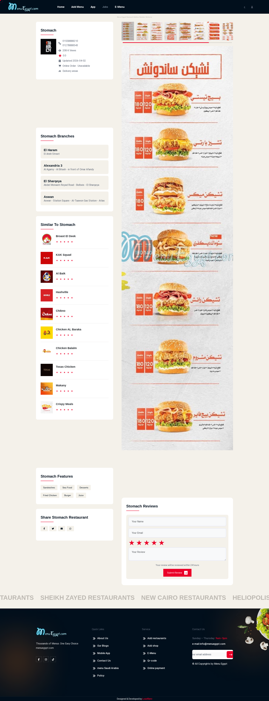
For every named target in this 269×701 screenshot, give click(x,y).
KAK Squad (63, 254)
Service (146, 629)
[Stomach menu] (128, 31)
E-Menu (120, 6)
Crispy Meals (64, 404)
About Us (102, 638)
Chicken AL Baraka (68, 329)
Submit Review (175, 572)
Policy (100, 675)
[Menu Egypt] (23, 6)
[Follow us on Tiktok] (53, 659)
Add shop (152, 645)
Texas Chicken (65, 366)
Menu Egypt (220, 663)
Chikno (60, 310)
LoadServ (147, 699)
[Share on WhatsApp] (70, 528)
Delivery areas (70, 70)
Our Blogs (103, 645)
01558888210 (70, 40)
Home (60, 6)
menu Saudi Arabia (108, 668)
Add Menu (77, 6)
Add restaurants (156, 638)
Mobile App (103, 653)
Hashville (62, 292)
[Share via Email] (61, 528)
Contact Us (104, 660)
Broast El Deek (66, 236)
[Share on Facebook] (44, 528)
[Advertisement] (75, 106)
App (93, 6)
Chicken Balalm (66, 348)
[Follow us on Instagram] (46, 659)
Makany (61, 385)
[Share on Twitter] (53, 528)
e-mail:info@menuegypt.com (208, 643)
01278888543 (70, 45)
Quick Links (98, 629)
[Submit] (231, 654)
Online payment (156, 668)
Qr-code (152, 660)
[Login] (252, 6)
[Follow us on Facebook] (39, 659)
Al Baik (60, 273)
